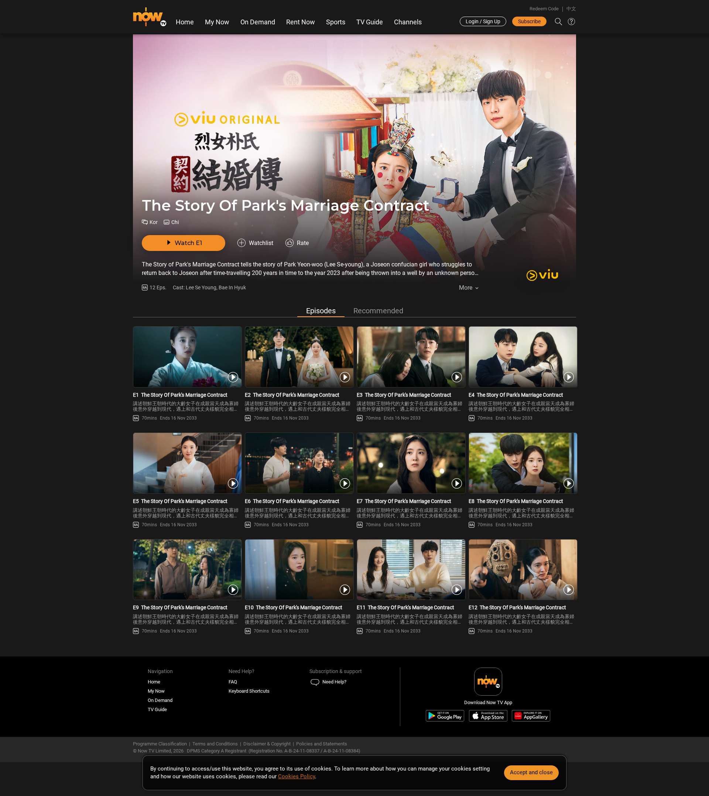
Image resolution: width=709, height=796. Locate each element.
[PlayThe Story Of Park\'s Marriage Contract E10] (298, 569)
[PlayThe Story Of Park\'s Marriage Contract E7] (410, 463)
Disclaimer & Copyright (267, 744)
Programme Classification (160, 744)
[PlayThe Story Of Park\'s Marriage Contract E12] (522, 569)
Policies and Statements (321, 744)
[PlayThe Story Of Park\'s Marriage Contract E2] (298, 356)
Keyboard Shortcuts (249, 691)
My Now (217, 22)
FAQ (233, 682)
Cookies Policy (296, 776)
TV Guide (369, 22)
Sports (335, 22)
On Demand (257, 22)
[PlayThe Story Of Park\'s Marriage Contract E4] (522, 356)
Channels (408, 22)
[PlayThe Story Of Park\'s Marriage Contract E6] (298, 463)
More (465, 287)
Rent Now (300, 22)
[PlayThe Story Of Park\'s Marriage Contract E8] (522, 463)
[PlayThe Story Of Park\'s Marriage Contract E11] (410, 569)
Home (185, 22)
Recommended (378, 310)
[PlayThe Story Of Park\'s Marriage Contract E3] (410, 356)
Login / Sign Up (483, 21)
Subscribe (529, 21)
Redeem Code (544, 8)
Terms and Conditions (215, 744)
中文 (571, 8)
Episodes (321, 310)
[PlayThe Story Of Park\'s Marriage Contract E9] (186, 569)
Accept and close (531, 772)
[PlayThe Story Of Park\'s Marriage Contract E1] (186, 356)
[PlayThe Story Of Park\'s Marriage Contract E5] (186, 463)
